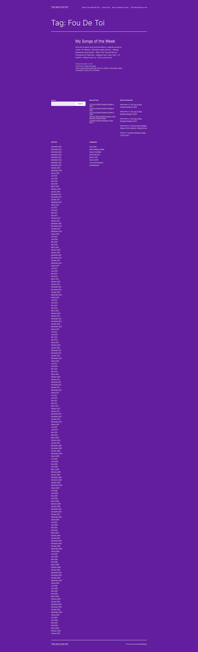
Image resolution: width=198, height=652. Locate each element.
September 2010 (56, 421)
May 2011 (54, 400)
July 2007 (54, 522)
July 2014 (54, 300)
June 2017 (54, 210)
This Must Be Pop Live (139, 7)
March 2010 (55, 437)
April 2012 (54, 371)
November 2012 (56, 353)
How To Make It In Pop (120, 7)
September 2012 (56, 358)
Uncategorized (94, 165)
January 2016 (55, 252)
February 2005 (56, 599)
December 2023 (56, 152)
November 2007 (56, 511)
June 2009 (54, 461)
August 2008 (55, 488)
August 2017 (55, 205)
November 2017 (56, 197)
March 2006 (55, 564)
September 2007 (56, 517)
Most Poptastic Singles (96, 149)
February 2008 (56, 503)
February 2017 (55, 218)
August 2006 (55, 551)
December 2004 (56, 604)
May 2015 (54, 273)
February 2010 (55, 440)
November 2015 (56, 257)
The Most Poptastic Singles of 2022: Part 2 (101, 121)
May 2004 (54, 622)
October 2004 (55, 609)
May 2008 (54, 496)
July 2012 (54, 363)
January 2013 (55, 347)
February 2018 (55, 189)
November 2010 (56, 416)
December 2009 (56, 445)
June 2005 (54, 588)
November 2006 (56, 543)
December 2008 (56, 477)
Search (53, 100)
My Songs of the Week (95, 41)
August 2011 (55, 392)
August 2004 (55, 615)
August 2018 (55, 173)
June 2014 (54, 302)
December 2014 (56, 287)
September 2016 (56, 231)
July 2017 (54, 207)
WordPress (143, 644)
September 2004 (56, 612)
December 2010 (56, 414)
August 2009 (55, 456)
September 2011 (56, 390)
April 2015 (54, 276)
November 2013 (56, 321)
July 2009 (54, 459)
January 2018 (55, 191)
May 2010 (54, 432)
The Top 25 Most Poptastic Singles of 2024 (101, 109)
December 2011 (56, 382)
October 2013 (55, 324)
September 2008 (56, 485)
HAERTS (106, 68)
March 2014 (55, 310)
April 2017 (54, 215)
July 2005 (54, 585)
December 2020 (56, 160)
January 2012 (55, 379)
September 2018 (56, 170)
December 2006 (56, 540)
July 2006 (54, 554)
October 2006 (55, 546)
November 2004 (56, 607)
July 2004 (54, 617)
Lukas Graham (113, 68)
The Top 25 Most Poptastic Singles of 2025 (101, 105)
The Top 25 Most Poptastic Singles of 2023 (101, 113)
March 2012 (55, 374)
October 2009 (55, 451)
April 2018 (54, 183)
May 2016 (54, 242)
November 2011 (56, 384)
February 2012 (55, 377)
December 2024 (56, 149)
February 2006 (56, 567)
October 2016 (55, 228)
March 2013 (55, 342)
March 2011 (55, 406)
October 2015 (55, 260)
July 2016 (54, 236)
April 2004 (54, 625)
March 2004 (55, 628)
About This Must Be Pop (91, 7)
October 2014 (55, 292)
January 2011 (55, 411)
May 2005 (54, 591)
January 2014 (55, 316)
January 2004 (55, 633)
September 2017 (56, 202)
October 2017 (55, 199)
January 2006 (55, 570)
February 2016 (55, 250)
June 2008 (54, 493)
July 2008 (54, 490)
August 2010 (55, 424)
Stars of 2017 (93, 157)
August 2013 (55, 329)
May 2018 (54, 181)
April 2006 (54, 562)
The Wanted (95, 70)
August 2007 (55, 519)
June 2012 (54, 366)
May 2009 (54, 464)
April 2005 (54, 593)
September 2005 (56, 580)
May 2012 (54, 369)
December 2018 (56, 165)
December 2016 (56, 223)
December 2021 (56, 157)
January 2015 (55, 284)
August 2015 (55, 265)
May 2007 (54, 527)
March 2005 (55, 596)
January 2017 (55, 220)
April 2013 (54, 339)
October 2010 (55, 419)
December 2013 (56, 318)
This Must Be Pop (59, 7)
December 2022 (56, 154)
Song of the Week (95, 152)
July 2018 (54, 175)
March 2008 (55, 501)
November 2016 (56, 226)
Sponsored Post (94, 154)
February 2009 (56, 472)
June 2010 (54, 429)
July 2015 (54, 268)
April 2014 (54, 308)
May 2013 (54, 337)
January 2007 (55, 538)
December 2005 (56, 572)
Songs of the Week (90, 66)
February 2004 (56, 630)
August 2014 (55, 297)
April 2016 (54, 244)
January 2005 (55, 601)
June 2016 (54, 239)
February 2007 (56, 535)
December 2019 (56, 162)
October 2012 (55, 355)
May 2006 (54, 559)
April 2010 (54, 435)
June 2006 (54, 556)
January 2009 (55, 474)
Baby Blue (93, 68)
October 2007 (55, 514)
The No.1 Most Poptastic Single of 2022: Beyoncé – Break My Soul (102, 117)
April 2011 (54, 403)
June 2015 (54, 271)
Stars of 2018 (93, 160)
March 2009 (55, 469)
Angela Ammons (85, 68)
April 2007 (54, 530)
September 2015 (56, 263)
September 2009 (56, 453)
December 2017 (56, 194)
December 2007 (56, 509)
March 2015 (55, 279)
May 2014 (54, 305)
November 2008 (56, 480)
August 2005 (55, 583)
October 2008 (55, 482)
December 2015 (56, 255)
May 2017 (54, 213)
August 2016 (55, 234)
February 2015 (55, 281)
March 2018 (55, 186)
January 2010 (55, 443)
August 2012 (55, 361)
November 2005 (56, 575)
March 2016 (55, 247)
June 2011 (54, 398)
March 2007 (55, 533)
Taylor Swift (88, 70)
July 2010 (54, 427)
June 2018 (54, 178)
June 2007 (54, 525)
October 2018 (55, 168)
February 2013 (55, 345)
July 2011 (54, 395)
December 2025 (56, 146)
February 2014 (55, 313)
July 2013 (54, 332)
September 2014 (56, 295)
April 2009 (54, 466)
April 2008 (54, 498)
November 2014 (56, 289)
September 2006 (56, 548)
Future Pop (106, 7)
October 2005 (55, 578)
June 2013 (54, 334)
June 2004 (54, 620)
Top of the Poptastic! (96, 162)
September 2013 (56, 326)
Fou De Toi (100, 68)
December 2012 (56, 350)
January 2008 (55, 506)
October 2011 (55, 387)
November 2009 (56, 448)
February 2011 (55, 408)
